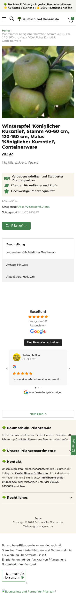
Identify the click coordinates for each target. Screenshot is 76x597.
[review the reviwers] (14, 367)
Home (6, 30)
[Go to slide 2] (38, 387)
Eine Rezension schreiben (43, 342)
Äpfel (45, 207)
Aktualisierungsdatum (20, 277)
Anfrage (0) (73, 445)
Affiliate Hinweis (17, 265)
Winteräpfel (33, 207)
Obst (20, 207)
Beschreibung (15, 244)
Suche (38, 518)
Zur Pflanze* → (16, 225)
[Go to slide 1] (35, 387)
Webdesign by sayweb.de (38, 526)
